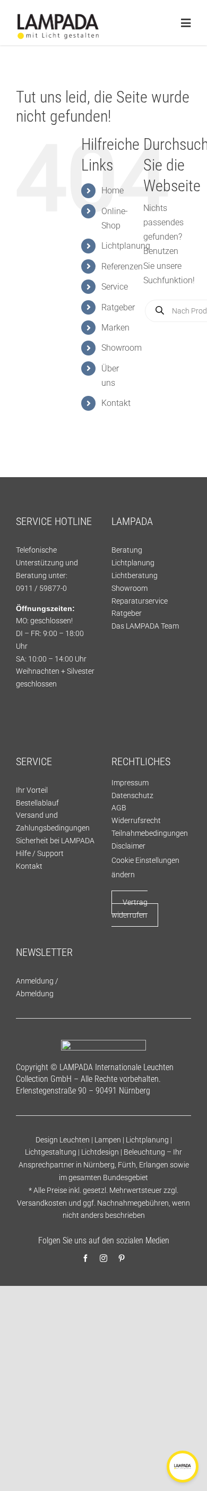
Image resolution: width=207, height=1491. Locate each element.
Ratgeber (118, 307)
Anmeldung (35, 981)
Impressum (130, 782)
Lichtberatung (134, 575)
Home (112, 190)
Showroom (121, 348)
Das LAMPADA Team (145, 626)
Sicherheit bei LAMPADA (55, 840)
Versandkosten (42, 1203)
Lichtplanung (125, 246)
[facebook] (85, 1258)
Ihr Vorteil (32, 790)
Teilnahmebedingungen (149, 833)
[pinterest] (121, 1258)
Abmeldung (35, 993)
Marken (115, 328)
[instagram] (103, 1258)
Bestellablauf (37, 803)
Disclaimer (128, 846)
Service (114, 287)
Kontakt (116, 403)
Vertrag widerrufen (129, 908)
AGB (118, 807)
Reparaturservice (139, 601)
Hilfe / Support (40, 853)
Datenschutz (132, 795)
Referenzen (122, 266)
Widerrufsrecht (136, 820)
